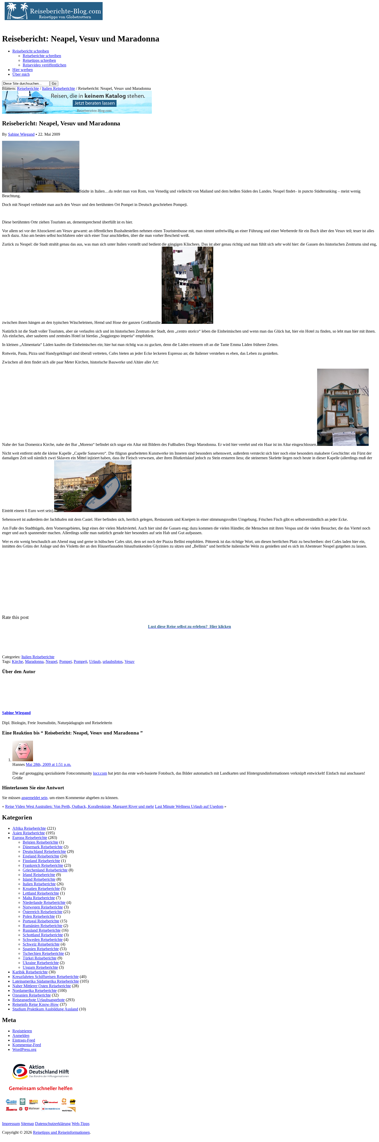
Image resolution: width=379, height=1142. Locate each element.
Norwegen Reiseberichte (43, 907)
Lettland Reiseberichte (41, 893)
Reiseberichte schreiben (42, 56)
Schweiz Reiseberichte (41, 944)
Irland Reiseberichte (39, 874)
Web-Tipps (80, 1123)
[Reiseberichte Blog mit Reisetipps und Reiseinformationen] (52, 18)
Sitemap (27, 1123)
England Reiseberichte (41, 856)
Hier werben (22, 69)
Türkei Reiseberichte (39, 958)
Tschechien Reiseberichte (43, 953)
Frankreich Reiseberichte (43, 865)
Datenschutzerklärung (53, 1123)
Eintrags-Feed (23, 1040)
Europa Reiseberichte (29, 837)
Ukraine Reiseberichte (41, 963)
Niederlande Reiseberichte (44, 902)
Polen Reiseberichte (39, 916)
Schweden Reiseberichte (43, 939)
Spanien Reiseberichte (41, 949)
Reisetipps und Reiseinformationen (61, 1132)
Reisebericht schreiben (30, 51)
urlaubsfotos (112, 661)
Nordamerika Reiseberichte (34, 990)
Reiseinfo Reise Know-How (35, 1004)
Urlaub (95, 661)
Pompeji (80, 661)
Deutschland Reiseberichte (44, 851)
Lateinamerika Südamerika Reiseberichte (45, 981)
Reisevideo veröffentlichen (44, 65)
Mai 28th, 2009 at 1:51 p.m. (48, 764)
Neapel (51, 661)
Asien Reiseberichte (28, 833)
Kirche (17, 661)
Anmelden (20, 1035)
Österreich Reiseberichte (42, 912)
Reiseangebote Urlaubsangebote (38, 1000)
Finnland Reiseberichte (41, 861)
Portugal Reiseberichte (41, 921)
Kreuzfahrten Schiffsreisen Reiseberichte (45, 976)
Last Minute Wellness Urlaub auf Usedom (189, 806)
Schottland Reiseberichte (43, 935)
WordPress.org (24, 1049)
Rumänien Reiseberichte (42, 925)
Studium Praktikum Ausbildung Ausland (45, 1009)
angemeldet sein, (34, 797)
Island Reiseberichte (39, 879)
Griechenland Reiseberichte (45, 870)
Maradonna (34, 661)
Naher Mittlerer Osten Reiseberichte (41, 986)
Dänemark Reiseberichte (43, 847)
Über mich (21, 74)
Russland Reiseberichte (42, 930)
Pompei (65, 661)
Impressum (11, 1123)
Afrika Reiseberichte (29, 828)
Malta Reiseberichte (39, 898)
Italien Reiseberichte (58, 88)
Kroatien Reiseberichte (41, 888)
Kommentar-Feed (26, 1045)
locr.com (100, 773)
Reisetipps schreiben (39, 60)
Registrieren (22, 1031)
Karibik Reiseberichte (30, 972)
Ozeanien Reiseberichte (31, 995)
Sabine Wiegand (21, 134)
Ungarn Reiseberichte (40, 967)
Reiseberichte (28, 88)
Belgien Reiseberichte (40, 842)
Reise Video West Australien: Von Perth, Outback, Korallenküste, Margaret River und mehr (79, 806)
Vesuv (130, 661)
